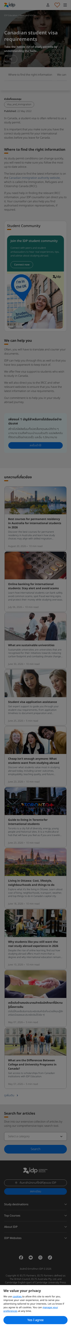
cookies (17, 1296)
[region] (35, 1307)
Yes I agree (35, 1320)
